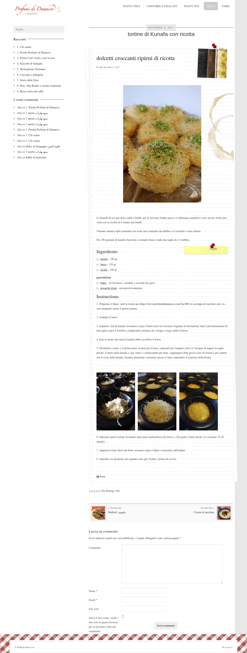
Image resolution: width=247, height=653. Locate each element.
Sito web (93, 609)
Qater (103, 283)
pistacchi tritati (108, 288)
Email (93, 600)
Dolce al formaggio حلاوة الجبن (43, 146)
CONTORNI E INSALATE (162, 6)
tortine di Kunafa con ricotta (161, 34)
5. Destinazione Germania (31, 69)
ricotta (103, 269)
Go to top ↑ (227, 647)
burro (103, 264)
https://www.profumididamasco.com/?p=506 (164, 304)
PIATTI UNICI (131, 6)
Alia (101, 67)
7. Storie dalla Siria (27, 80)
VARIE (226, 6)
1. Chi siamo (24, 47)
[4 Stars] (97, 491)
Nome (93, 591)
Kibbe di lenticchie (36, 157)
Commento (95, 548)
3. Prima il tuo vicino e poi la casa (36, 58)
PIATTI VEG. (192, 6)
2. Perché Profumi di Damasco (34, 52)
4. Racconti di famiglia (29, 63)
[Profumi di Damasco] (48, 9)
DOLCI (211, 6)
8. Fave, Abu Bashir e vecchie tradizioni (39, 85)
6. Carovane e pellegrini (30, 74)
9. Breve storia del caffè (30, 91)
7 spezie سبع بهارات (37, 113)
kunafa (104, 259)
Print (102, 476)
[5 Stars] (99, 491)
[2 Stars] (92, 491)
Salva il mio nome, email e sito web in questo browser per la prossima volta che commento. (103, 624)
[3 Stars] (94, 491)
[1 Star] (90, 491)
